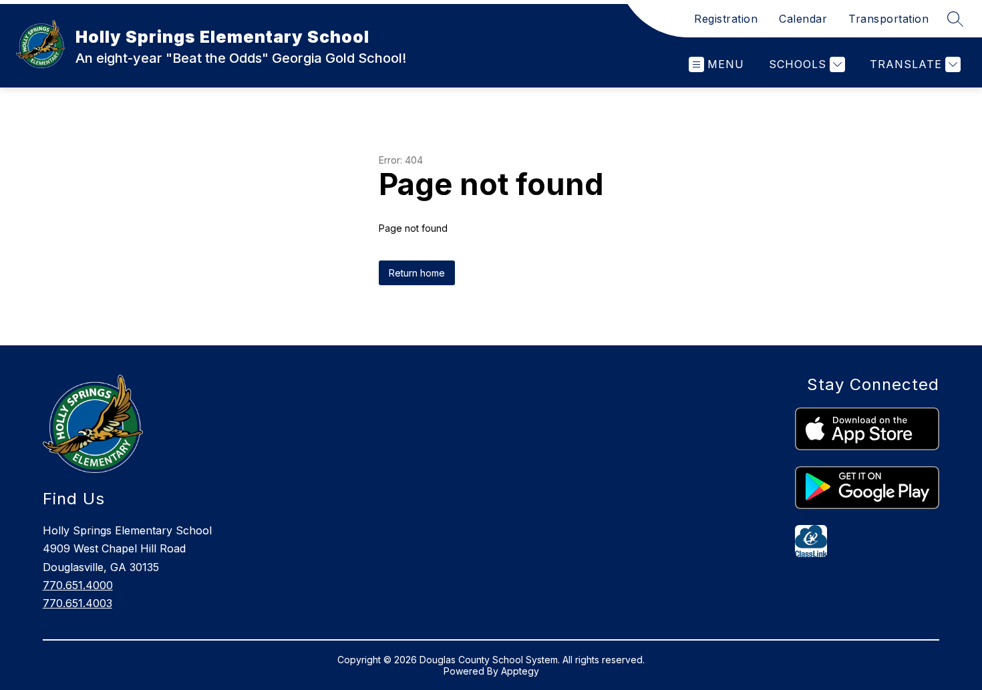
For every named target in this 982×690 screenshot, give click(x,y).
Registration (726, 18)
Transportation (888, 18)
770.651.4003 (77, 603)
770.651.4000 (78, 585)
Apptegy (520, 671)
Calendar (803, 18)
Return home (417, 273)
